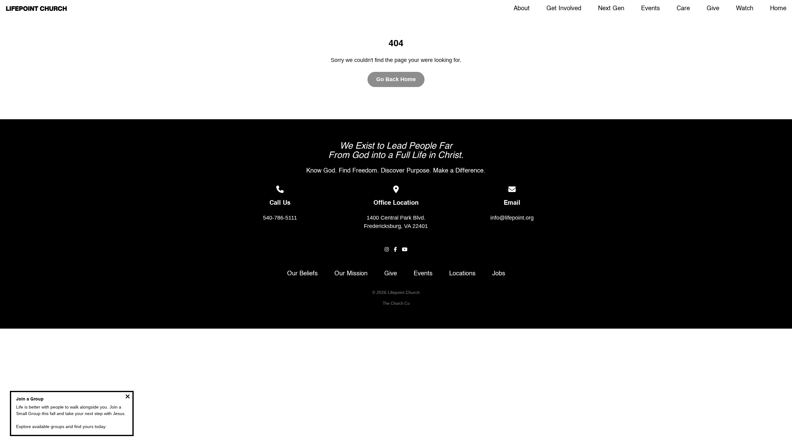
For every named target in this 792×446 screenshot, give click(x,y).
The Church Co (396, 303)
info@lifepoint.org (512, 218)
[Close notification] (127, 397)
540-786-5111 (280, 218)
